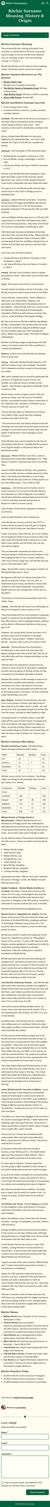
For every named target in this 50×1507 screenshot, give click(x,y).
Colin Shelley (21, 1407)
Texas (3, 569)
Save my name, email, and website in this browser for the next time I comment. (21, 1484)
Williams (36, 1203)
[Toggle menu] (43, 3)
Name (4, 1432)
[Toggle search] (47, 3)
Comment (6, 1453)
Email (4, 1443)
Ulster (4, 284)
